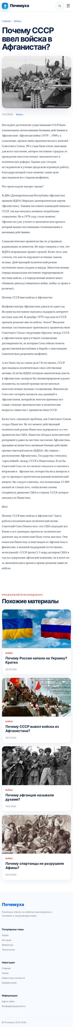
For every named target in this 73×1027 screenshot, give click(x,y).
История (6, 940)
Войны (17, 21)
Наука (5, 935)
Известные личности (13, 978)
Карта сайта (8, 1001)
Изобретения (9, 982)
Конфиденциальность (13, 1006)
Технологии (8, 949)
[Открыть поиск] (59, 6)
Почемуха (13, 904)
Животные (7, 944)
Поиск (5, 973)
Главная (6, 21)
